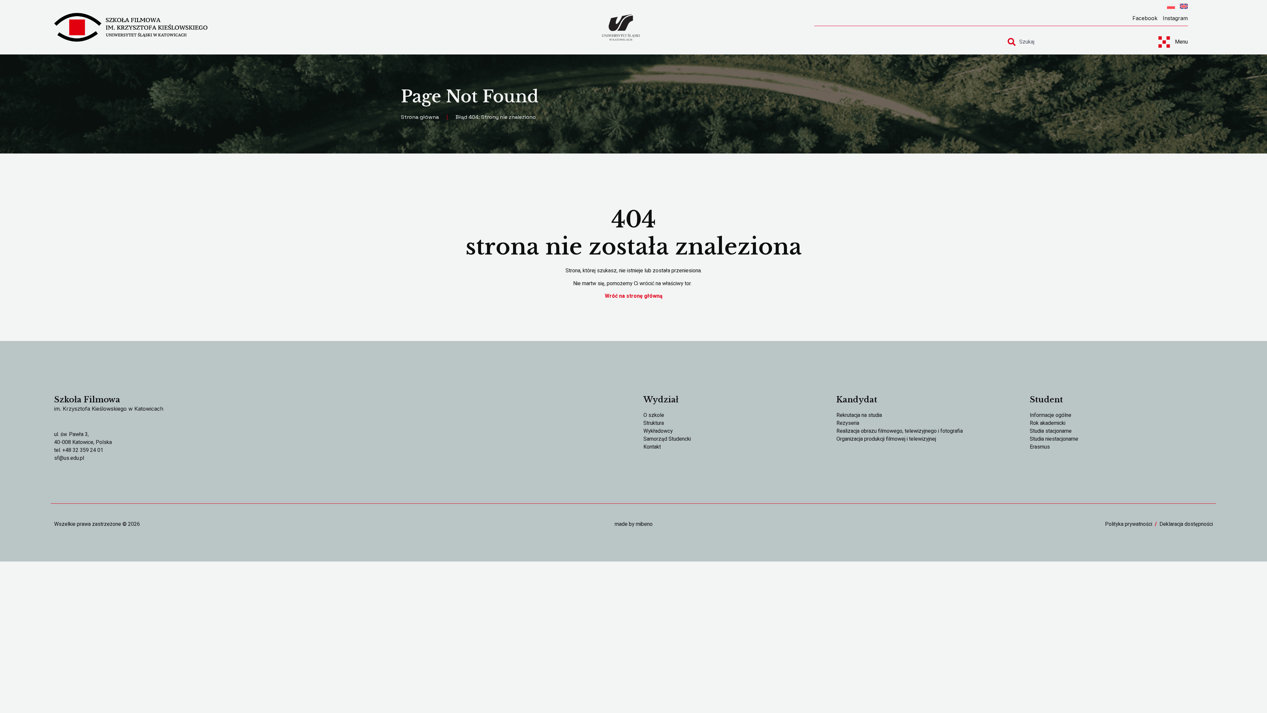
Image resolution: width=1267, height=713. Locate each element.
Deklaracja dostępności (1186, 524)
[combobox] (1077, 42)
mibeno (644, 524)
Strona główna (420, 117)
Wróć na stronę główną (634, 296)
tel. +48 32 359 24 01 (78, 450)
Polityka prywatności (1128, 524)
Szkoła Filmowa (87, 399)
